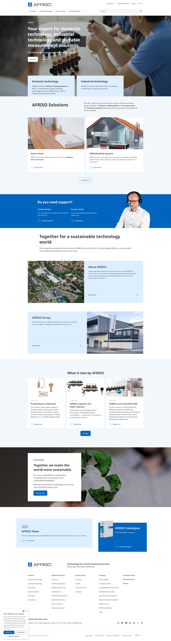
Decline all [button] (21, 632)
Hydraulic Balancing (58, 600)
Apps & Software (33, 592)
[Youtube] (126, 623)
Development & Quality (107, 592)
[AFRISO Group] (115, 332)
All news (85, 433)
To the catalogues (125, 547)
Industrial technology (35, 580)
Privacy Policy (99, 635)
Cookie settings (126, 635)
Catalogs (78, 592)
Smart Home (37, 153)
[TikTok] (134, 623)
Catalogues (31, 596)
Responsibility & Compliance (108, 600)
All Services (79, 221)
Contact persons (47, 221)
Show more (38, 167)
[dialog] (15, 624)
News (101, 612)
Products (45, 59)
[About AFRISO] (56, 282)
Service (77, 584)
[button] (15, 636)
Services (33, 59)
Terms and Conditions (112, 635)
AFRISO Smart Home (58, 588)
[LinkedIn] (130, 623)
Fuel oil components (58, 584)
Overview (55, 580)
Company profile (104, 584)
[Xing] (142, 623)
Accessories (32, 588)
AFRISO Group (41, 317)
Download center (123, 4)
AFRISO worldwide (105, 608)
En (140, 3)
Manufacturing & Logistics (108, 596)
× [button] (26, 611)
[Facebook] (122, 623)
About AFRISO (97, 267)
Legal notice (89, 635)
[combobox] (23, 611)
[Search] (141, 11)
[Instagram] (118, 623)
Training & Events (129, 575)
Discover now (40, 493)
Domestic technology (35, 584)
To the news (30, 541)
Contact (133, 4)
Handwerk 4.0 (56, 592)
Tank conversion (57, 604)
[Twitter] (138, 623)
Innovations (32, 600)
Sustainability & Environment (109, 588)
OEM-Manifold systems (101, 153)
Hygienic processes (58, 608)
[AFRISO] (39, 4)
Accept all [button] (9, 632)
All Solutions (85, 180)
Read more (38, 424)
